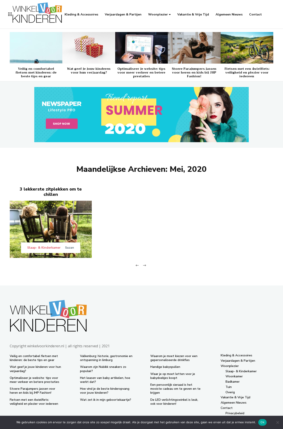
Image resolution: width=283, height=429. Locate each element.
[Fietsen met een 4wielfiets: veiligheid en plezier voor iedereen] (247, 48)
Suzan (69, 248)
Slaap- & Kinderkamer (44, 248)
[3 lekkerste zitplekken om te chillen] (51, 229)
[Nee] (277, 422)
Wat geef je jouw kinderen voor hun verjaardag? (89, 70)
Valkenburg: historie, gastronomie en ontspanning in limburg (106, 358)
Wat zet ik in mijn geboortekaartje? (105, 400)
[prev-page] (137, 265)
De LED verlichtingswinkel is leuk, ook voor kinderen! (174, 402)
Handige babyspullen (165, 367)
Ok (262, 422)
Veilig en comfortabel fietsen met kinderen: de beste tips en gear (36, 72)
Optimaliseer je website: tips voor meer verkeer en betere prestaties (141, 72)
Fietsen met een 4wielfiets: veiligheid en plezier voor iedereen (247, 72)
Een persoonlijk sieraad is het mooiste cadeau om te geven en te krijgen (175, 389)
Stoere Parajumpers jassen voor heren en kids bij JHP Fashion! (194, 72)
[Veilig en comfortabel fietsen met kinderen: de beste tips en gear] (36, 48)
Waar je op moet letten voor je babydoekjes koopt (172, 376)
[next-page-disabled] (144, 265)
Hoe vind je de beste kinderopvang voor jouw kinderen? (104, 391)
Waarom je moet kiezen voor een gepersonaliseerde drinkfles (173, 358)
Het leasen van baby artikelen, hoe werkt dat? (105, 380)
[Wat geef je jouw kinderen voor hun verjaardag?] (88, 48)
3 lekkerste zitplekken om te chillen (51, 191)
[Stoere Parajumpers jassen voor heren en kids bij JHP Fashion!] (194, 48)
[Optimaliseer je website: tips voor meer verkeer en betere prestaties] (141, 48)
